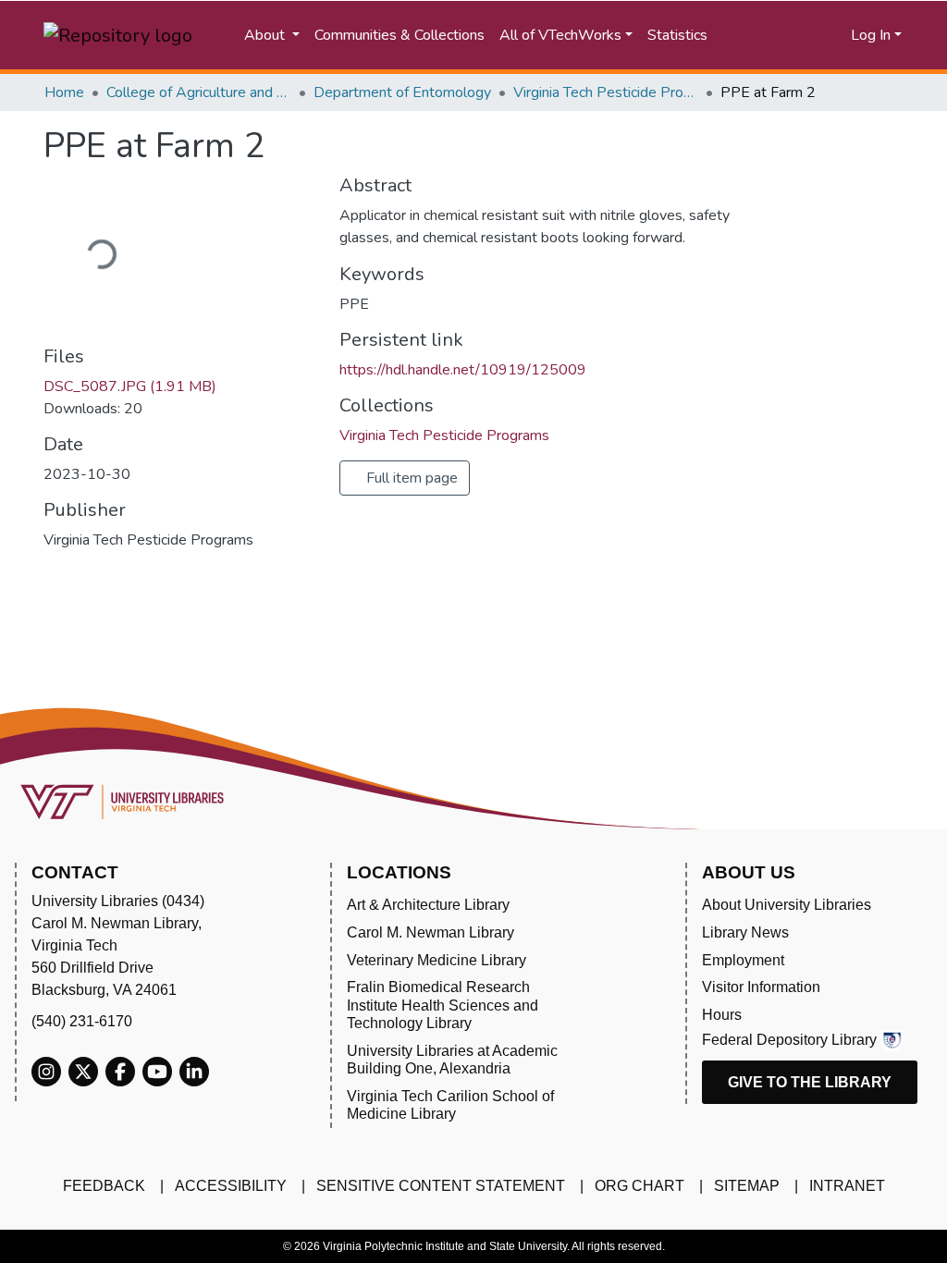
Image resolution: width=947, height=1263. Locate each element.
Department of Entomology (402, 92)
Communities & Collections (399, 35)
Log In (871, 35)
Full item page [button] (410, 478)
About (266, 35)
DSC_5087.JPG (129, 386)
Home (64, 92)
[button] (807, 35)
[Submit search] (756, 35)
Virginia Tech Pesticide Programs (605, 92)
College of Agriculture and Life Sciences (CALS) (198, 92)
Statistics (677, 35)
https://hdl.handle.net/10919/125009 (462, 370)
